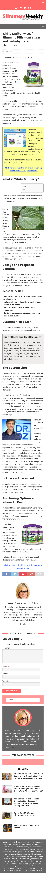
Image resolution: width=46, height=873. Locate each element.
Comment (6, 648)
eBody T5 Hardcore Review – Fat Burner (28, 826)
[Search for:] (23, 700)
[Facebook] (21, 7)
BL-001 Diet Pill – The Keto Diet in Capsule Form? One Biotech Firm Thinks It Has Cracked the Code (28, 776)
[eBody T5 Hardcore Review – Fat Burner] (7, 828)
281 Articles (33, 603)
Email (4, 674)
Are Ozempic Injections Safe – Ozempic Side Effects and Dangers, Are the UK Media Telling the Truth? (27, 802)
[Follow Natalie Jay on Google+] (24, 624)
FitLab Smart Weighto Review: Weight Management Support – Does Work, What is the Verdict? (28, 788)
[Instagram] (29, 7)
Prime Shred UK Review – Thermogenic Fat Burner (25, 814)
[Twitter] (25, 7)
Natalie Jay (8, 51)
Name (5, 666)
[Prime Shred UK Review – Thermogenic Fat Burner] (7, 815)
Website (5, 681)
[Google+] (16, 7)
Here (33, 620)
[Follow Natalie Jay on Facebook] (20, 624)
